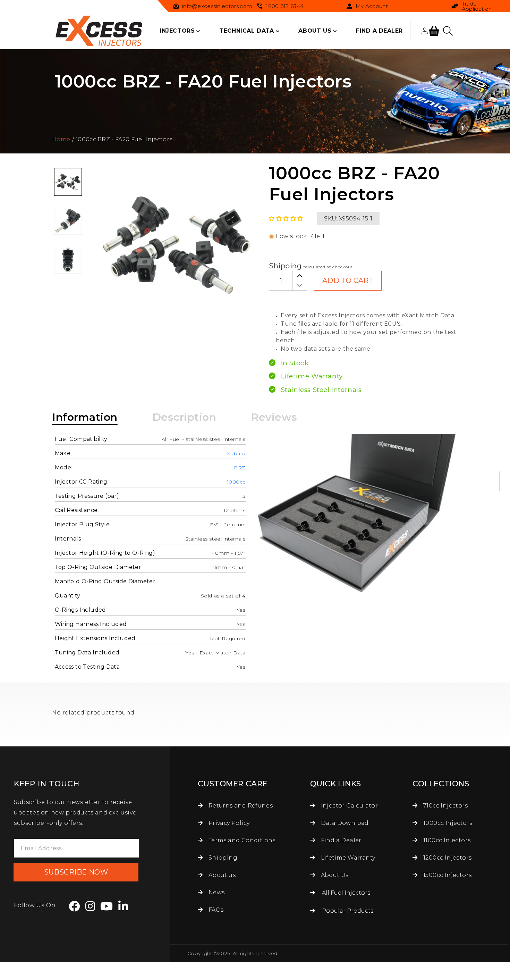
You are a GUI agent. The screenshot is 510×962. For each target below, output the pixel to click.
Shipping (285, 266)
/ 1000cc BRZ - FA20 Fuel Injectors (122, 139)
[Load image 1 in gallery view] (68, 182)
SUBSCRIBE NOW (76, 872)
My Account (372, 6)
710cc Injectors (445, 805)
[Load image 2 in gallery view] (68, 221)
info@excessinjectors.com (217, 6)
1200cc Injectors (447, 857)
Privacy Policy (228, 823)
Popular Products (347, 910)
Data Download (344, 823)
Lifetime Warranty (347, 857)
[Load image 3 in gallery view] (68, 260)
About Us (334, 875)
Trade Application (477, 6)
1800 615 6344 (285, 6)
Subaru (236, 453)
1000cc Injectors (447, 823)
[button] (177, 31)
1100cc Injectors (446, 840)
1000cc (236, 482)
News (215, 892)
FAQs (215, 909)
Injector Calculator (348, 805)
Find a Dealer (340, 840)
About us (221, 875)
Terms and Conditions (241, 840)
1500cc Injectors (447, 875)
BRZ (240, 468)
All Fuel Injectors (346, 892)
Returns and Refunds (240, 805)
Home (61, 139)
